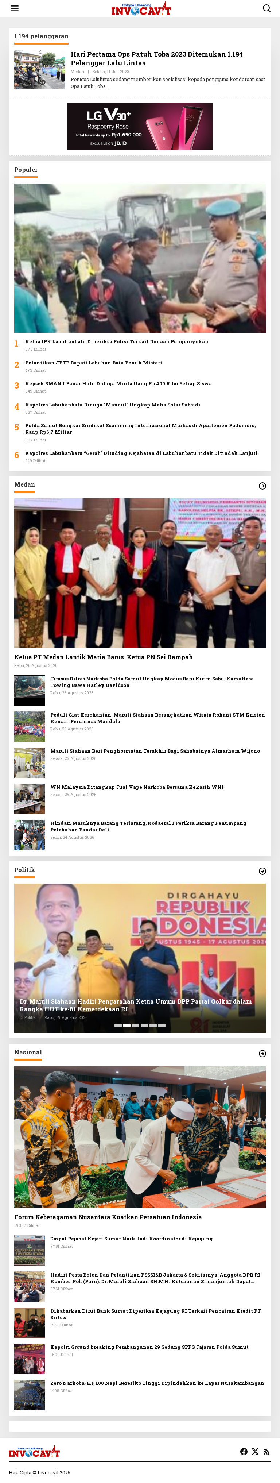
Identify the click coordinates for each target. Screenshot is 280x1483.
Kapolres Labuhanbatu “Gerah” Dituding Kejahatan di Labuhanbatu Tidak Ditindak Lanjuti (141, 453)
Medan (77, 71)
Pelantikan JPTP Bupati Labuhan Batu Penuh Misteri (93, 362)
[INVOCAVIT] (141, 7)
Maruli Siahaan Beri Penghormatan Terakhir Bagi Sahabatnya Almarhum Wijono (155, 751)
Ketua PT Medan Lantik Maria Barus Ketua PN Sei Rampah (103, 657)
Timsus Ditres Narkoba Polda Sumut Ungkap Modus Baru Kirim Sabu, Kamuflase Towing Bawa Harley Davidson (152, 681)
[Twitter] (255, 1451)
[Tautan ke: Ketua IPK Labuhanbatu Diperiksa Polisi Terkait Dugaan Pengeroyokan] (140, 258)
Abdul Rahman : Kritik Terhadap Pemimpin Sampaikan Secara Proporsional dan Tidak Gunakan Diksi (134, 1005)
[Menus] (14, 8)
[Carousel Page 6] (162, 1025)
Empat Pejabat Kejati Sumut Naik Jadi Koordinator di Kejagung (131, 1238)
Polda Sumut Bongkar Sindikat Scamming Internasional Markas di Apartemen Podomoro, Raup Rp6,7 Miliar (140, 428)
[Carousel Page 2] (127, 1025)
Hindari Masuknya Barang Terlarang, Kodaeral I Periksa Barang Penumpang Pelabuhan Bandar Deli (148, 826)
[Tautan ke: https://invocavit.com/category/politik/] (262, 871)
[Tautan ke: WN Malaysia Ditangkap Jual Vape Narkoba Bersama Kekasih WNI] (29, 798)
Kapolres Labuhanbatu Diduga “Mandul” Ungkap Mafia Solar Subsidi (113, 404)
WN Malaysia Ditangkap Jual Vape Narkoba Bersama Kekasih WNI (137, 787)
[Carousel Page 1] (118, 1025)
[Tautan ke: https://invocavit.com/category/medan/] (262, 486)
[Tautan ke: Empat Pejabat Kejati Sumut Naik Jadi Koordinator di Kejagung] (29, 1250)
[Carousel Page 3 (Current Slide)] (135, 1025)
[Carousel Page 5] (153, 1025)
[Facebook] (244, 1451)
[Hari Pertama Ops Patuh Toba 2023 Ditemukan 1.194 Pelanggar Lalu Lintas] (108, 86)
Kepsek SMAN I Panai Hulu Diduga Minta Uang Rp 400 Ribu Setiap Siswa (118, 383)
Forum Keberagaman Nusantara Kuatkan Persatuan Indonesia (108, 1217)
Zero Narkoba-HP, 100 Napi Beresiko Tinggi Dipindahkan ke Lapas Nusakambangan (157, 1383)
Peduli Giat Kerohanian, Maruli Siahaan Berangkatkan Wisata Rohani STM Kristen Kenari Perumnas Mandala (157, 718)
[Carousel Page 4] (144, 1025)
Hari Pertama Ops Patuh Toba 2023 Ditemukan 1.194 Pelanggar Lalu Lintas (157, 58)
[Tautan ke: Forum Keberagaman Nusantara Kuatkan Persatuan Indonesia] (140, 1137)
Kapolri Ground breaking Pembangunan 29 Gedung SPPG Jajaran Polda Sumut (149, 1347)
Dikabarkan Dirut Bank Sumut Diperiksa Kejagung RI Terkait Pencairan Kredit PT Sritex (155, 1314)
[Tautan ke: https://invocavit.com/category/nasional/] (262, 1053)
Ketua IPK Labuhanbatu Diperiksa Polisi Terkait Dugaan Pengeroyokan (117, 341)
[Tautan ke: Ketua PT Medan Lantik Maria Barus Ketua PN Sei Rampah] (140, 573)
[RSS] (266, 1451)
